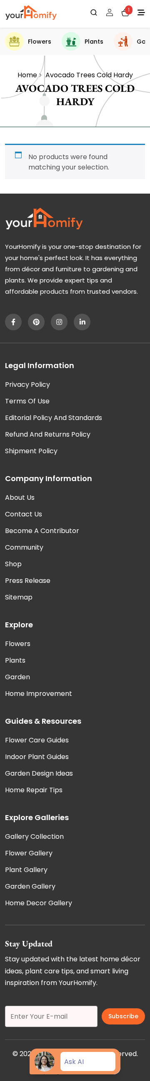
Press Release (27, 580)
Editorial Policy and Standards (53, 418)
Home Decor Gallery (38, 903)
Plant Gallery (26, 870)
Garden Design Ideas (39, 773)
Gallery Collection (34, 836)
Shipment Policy (31, 451)
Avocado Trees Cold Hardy (89, 75)
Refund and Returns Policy (47, 434)
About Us (20, 497)
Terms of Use (27, 401)
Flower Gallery (28, 853)
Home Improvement (38, 693)
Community (24, 547)
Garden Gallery (30, 886)
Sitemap (18, 597)
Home (27, 75)
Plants (94, 41)
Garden (17, 677)
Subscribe (123, 1016)
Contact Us (23, 514)
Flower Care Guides (37, 740)
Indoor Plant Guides (37, 757)
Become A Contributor (42, 531)
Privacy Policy (27, 384)
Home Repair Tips (33, 790)
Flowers (39, 41)
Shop (13, 564)
